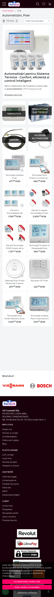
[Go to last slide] (4, 385)
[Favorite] (43, 4)
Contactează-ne (9, 480)
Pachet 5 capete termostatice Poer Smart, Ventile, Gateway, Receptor (39, 212)
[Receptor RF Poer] (39, 268)
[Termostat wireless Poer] (14, 163)
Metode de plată (9, 462)
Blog (4, 444)
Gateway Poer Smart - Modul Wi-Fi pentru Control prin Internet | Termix (15, 282)
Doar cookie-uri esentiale (27, 587)
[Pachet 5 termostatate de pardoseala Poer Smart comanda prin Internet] (14, 198)
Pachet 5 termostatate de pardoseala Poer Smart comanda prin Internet (14, 212)
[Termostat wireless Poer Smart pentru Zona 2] (39, 303)
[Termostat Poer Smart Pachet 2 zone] (14, 303)
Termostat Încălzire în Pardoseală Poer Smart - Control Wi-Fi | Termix (39, 247)
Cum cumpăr (8, 455)
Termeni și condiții (10, 433)
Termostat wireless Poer (14, 176)
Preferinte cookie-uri (27, 592)
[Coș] (49, 4)
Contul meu (7, 506)
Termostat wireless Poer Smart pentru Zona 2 (39, 317)
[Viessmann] (13, 390)
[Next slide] (49, 385)
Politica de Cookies (10, 440)
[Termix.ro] (13, 4)
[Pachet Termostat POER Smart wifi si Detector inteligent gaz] (14, 233)
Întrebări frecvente (10, 484)
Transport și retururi (10, 466)
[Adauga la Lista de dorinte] (22, 170)
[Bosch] (41, 390)
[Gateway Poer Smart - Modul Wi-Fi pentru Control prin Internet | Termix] (14, 268)
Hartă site (6, 487)
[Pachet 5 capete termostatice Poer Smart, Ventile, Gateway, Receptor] (39, 198)
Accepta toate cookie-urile (27, 581)
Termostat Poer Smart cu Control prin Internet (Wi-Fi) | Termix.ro (39, 176)
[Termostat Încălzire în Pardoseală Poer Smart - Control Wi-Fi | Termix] (39, 233)
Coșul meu (7, 458)
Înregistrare (7, 509)
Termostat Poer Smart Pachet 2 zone (15, 317)
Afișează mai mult (13, 95)
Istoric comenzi (9, 517)
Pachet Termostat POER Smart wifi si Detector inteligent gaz (14, 247)
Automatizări (8, 11)
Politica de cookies (21, 570)
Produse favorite (9, 520)
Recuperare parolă (10, 513)
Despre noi (7, 429)
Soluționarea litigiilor (11, 495)
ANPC (5, 491)
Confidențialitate (9, 437)
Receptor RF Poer (39, 280)
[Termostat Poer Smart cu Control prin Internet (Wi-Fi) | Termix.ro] (39, 163)
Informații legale (9, 477)
